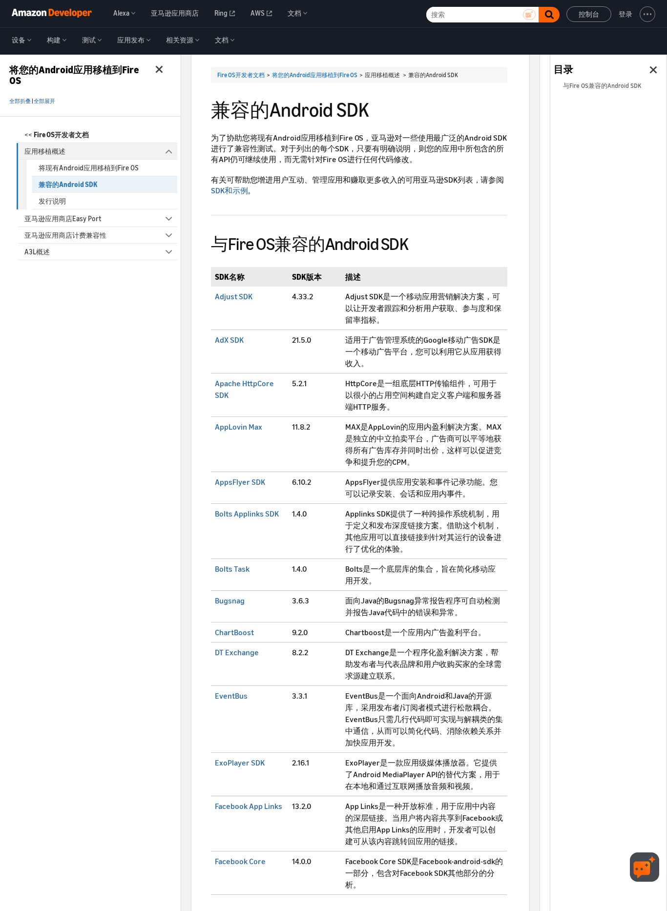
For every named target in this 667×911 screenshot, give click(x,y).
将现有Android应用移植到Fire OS (89, 168)
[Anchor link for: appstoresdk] (416, 242)
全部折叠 (20, 101)
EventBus (231, 696)
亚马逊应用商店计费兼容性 (65, 235)
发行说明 (52, 201)
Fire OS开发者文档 (241, 75)
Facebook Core (240, 861)
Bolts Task (232, 569)
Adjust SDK (233, 296)
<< (56, 134)
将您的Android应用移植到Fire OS (314, 75)
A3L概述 (37, 252)
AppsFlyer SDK (240, 482)
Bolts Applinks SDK (247, 513)
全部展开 (44, 101)
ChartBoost (234, 632)
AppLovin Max (238, 427)
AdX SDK (229, 340)
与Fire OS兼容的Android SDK (602, 85)
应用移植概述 (44, 151)
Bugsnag (230, 600)
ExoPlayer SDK (240, 762)
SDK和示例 (229, 190)
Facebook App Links (248, 806)
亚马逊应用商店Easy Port (62, 218)
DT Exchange (237, 652)
